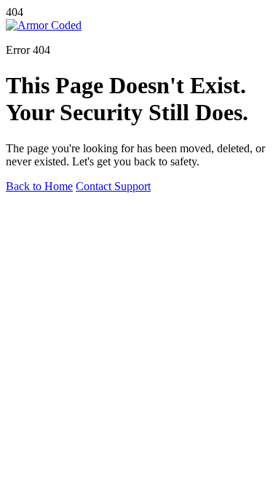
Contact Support (113, 186)
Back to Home (39, 186)
